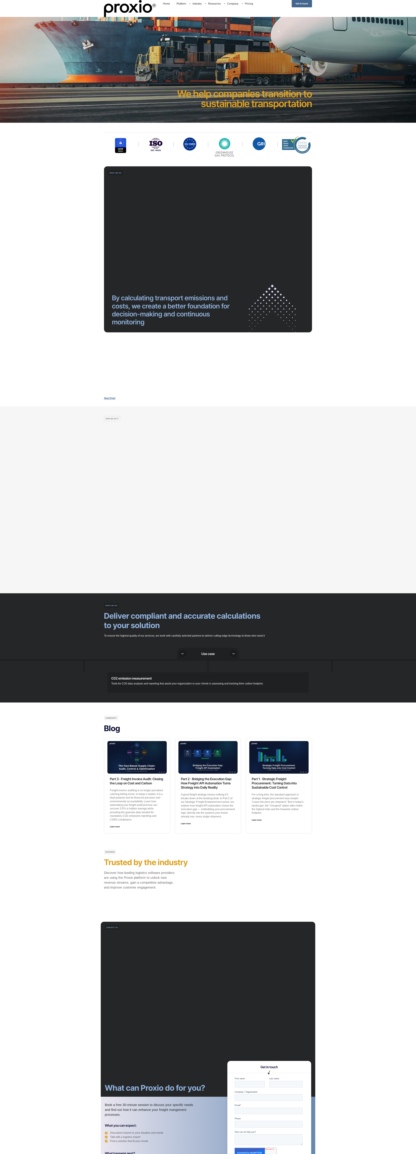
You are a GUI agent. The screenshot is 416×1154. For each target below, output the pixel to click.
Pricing (249, 3)
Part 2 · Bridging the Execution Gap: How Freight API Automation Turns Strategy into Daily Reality (206, 783)
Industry (197, 3)
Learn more (115, 826)
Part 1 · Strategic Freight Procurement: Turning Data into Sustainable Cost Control (274, 783)
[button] (182, 654)
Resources (214, 3)
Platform (181, 3)
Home (166, 3)
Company (232, 3)
